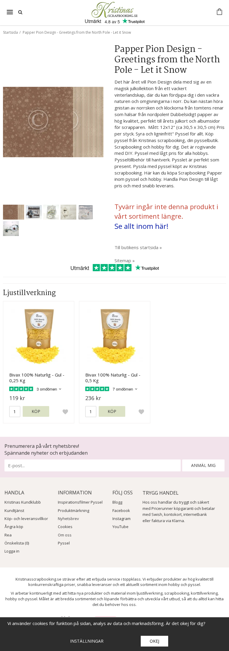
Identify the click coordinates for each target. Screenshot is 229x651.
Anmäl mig (203, 465)
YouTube (120, 526)
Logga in (11, 551)
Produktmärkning (73, 510)
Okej (154, 641)
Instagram (121, 518)
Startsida (10, 32)
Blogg (117, 502)
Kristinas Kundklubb (22, 502)
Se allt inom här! (141, 226)
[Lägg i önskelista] (65, 411)
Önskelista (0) (16, 543)
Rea (8, 535)
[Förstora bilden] (53, 121)
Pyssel (64, 543)
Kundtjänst (14, 510)
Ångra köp (13, 526)
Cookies (65, 526)
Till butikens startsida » (138, 247)
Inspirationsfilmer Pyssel (80, 502)
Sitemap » (124, 260)
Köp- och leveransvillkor (26, 518)
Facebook (121, 510)
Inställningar (86, 641)
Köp (36, 411)
